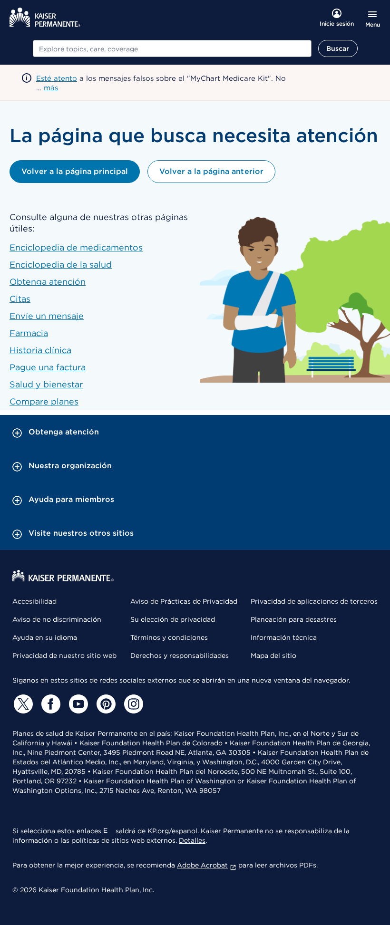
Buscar (338, 48)
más (51, 88)
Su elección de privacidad (172, 619)
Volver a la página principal (74, 171)
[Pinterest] (104, 703)
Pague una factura (48, 367)
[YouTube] (77, 703)
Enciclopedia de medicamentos (76, 247)
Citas (20, 299)
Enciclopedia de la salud (61, 265)
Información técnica (284, 637)
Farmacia (29, 333)
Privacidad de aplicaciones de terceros (314, 601)
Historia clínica (40, 350)
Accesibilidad (34, 601)
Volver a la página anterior (211, 171)
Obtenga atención (48, 282)
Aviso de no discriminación (56, 619)
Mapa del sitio (273, 655)
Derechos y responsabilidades (179, 655)
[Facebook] (49, 703)
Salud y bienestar (46, 384)
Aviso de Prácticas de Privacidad (183, 601)
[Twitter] (21, 703)
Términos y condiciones (169, 637)
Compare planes (44, 401)
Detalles (192, 840)
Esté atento (56, 78)
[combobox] (172, 48)
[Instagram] (132, 703)
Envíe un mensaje (47, 316)
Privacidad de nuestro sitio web (64, 655)
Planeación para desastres (294, 619)
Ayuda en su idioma (44, 637)
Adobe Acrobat (202, 865)
